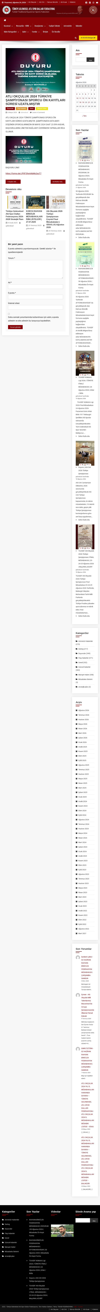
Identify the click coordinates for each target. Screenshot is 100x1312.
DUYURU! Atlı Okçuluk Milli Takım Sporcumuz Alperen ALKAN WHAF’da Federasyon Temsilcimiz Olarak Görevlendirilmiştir (59, 182)
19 (83, 102)
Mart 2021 (82, 933)
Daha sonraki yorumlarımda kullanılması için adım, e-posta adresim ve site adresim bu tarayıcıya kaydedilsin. (33, 319)
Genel (31, 108)
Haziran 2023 (83, 883)
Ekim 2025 (82, 756)
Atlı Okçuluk (32, 2)
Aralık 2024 (82, 801)
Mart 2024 (82, 842)
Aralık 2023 (82, 856)
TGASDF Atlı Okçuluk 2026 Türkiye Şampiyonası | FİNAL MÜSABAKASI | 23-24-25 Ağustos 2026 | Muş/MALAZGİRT (86, 559)
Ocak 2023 (82, 906)
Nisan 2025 (82, 783)
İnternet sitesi (14, 303)
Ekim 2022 (82, 920)
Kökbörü (72, 2)
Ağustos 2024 (83, 820)
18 (80, 102)
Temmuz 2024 (83, 824)
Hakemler (79, 26)
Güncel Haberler (84, 667)
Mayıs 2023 (82, 888)
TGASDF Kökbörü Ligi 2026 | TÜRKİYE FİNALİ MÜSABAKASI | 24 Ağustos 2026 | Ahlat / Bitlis (86, 385)
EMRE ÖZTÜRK (87, 1048)
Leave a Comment (38, 112)
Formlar (34, 32)
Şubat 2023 (82, 901)
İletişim (45, 32)
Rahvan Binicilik (52, 2)
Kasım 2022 (82, 915)
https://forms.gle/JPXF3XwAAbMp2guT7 (23, 173)
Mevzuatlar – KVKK (22, 26)
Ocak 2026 (82, 742)
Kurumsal (7, 26)
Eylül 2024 (82, 815)
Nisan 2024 (82, 838)
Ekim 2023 (82, 865)
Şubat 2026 (82, 738)
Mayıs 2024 (82, 833)
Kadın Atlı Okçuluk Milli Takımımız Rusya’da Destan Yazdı (15, 182)
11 (80, 98)
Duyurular (10, 108)
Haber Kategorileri (10, 32)
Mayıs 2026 (82, 724)
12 (83, 98)
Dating (80, 649)
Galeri (24, 32)
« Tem (84, 116)
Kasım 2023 (82, 861)
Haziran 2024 (83, 829)
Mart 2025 (82, 788)
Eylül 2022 (82, 924)
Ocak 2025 (82, 797)
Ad (10, 282)
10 (77, 98)
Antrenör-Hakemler (85, 641)
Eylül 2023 (82, 870)
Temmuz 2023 (83, 879)
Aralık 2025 (82, 747)
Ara (78, 50)
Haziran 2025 (83, 774)
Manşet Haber (41, 108)
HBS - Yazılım (78, 1307)
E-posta (12, 293)
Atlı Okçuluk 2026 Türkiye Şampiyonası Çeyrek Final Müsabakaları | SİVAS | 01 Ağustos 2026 (55, 219)
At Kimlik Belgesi (87, 38)
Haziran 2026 (83, 719)
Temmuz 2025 (83, 770)
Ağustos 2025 (83, 765)
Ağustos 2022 (83, 929)
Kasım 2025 (82, 751)
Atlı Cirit (41, 2)
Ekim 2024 (82, 811)
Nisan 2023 (82, 892)
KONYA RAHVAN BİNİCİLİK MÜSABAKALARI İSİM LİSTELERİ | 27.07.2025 (34, 216)
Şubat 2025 (82, 792)
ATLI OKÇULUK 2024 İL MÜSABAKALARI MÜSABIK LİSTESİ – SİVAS (87, 1120)
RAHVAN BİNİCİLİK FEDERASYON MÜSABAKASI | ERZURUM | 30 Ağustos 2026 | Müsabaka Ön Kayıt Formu (85, 172)
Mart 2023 (82, 897)
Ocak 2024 (82, 851)
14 (89, 98)
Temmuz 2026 (83, 715)
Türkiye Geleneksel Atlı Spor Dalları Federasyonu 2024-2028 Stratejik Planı (15, 215)
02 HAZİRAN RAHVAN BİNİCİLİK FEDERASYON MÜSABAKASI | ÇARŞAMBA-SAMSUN (87, 969)
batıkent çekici (86, 957)
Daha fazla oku (84, 237)
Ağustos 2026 (83, 710)
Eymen (83, 995)
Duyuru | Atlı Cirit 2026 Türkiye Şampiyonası (84, 470)
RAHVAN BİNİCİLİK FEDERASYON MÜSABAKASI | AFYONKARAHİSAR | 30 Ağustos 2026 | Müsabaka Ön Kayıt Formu (86, 278)
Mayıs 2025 (82, 779)
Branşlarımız (39, 26)
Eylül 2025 (82, 760)
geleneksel (24, 112)
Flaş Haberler (21, 108)
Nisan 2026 (82, 729)
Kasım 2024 (82, 806)
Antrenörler (68, 26)
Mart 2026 (82, 733)
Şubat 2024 (82, 847)
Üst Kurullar (56, 32)
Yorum (11, 258)
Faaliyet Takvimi (54, 26)
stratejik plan (83, 687)
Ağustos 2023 (83, 874)
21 (89, 102)
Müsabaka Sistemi (85, 679)
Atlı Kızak (64, 2)
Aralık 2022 (82, 911)
